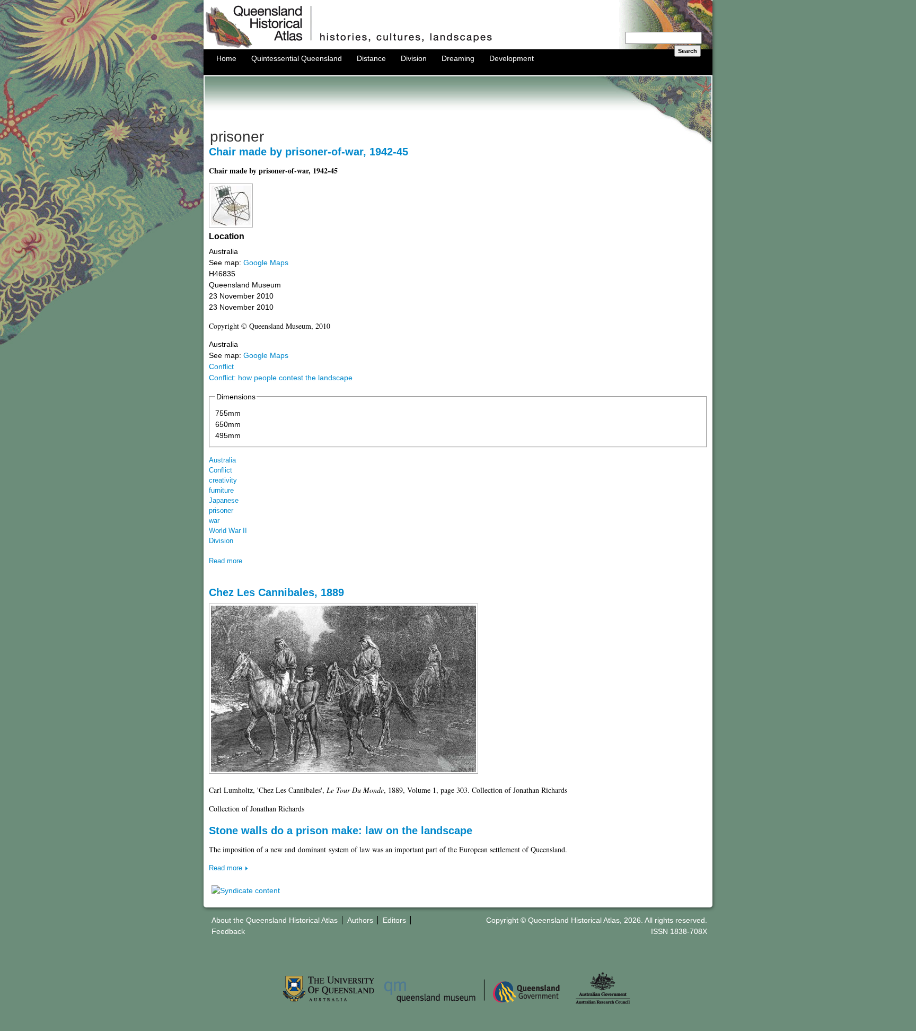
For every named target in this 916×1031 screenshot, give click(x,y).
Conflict (221, 366)
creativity (223, 480)
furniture (221, 490)
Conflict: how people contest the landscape (281, 377)
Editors (394, 920)
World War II (228, 531)
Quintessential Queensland (296, 58)
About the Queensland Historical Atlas (275, 920)
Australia (222, 460)
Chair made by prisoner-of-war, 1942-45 (308, 152)
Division (414, 58)
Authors (360, 920)
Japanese (224, 500)
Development (511, 58)
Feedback (228, 931)
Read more (225, 561)
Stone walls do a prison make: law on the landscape (340, 830)
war (214, 521)
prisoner (221, 510)
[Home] (458, 46)
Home (226, 58)
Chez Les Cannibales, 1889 (276, 592)
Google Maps (265, 262)
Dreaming (458, 58)
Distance (371, 58)
